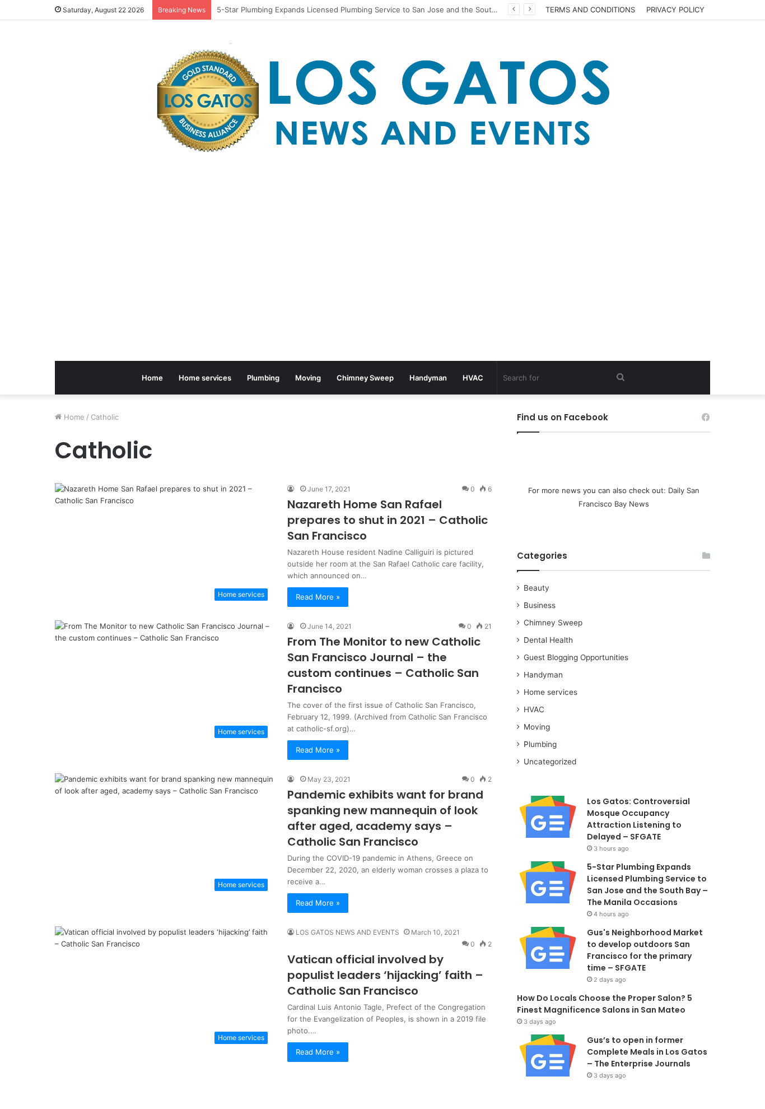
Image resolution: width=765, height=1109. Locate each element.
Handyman (428, 377)
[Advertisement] (382, 260)
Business (540, 605)
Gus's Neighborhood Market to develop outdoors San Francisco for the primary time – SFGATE (645, 950)
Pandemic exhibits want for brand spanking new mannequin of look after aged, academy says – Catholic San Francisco (385, 818)
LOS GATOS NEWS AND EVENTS (347, 932)
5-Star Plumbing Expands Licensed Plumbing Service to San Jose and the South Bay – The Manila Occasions (647, 884)
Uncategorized (550, 761)
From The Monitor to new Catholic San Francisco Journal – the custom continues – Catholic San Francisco (384, 665)
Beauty (536, 587)
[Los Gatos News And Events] (382, 101)
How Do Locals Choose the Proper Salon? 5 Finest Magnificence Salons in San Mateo (604, 1003)
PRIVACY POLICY (675, 9)
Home (152, 377)
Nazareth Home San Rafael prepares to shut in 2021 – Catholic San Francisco (387, 520)
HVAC (473, 377)
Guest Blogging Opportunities (576, 657)
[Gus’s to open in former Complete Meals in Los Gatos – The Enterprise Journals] (548, 1055)
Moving (308, 377)
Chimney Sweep (365, 377)
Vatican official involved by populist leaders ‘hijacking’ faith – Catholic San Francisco (385, 975)
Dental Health (548, 639)
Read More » (318, 596)
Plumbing (263, 377)
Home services (205, 377)
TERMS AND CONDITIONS (590, 9)
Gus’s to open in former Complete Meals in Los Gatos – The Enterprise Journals (647, 1051)
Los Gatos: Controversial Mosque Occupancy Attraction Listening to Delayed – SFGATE (638, 819)
